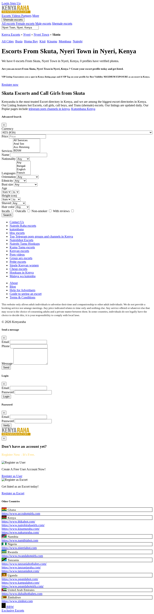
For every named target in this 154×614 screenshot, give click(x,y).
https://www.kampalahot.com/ (21, 582)
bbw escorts (17, 233)
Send (6, 367)
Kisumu (52, 41)
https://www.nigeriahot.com (19, 547)
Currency (7, 128)
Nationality (9, 158)
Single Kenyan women (24, 265)
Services (7, 151)
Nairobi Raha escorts (23, 225)
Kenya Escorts (11, 34)
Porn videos (17, 254)
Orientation (9, 176)
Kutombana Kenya (83, 109)
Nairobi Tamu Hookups (25, 243)
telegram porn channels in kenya (49, 109)
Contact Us (17, 222)
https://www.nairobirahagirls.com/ (23, 525)
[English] (23, 169)
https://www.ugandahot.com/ (20, 579)
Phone (6, 346)
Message (7, 363)
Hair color (8, 207)
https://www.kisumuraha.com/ (21, 528)
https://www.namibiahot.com (20, 540)
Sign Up (15, 3)
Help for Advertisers (22, 290)
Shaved (6, 203)
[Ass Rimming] (26, 147)
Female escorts (25, 23)
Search (7, 215)
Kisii (43, 41)
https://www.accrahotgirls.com (21, 513)
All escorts (8, 23)
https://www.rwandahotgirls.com (22, 556)
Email (5, 342)
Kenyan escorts (19, 251)
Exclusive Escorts (13, 610)
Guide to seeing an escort (26, 293)
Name (5, 154)
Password (8, 392)
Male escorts (43, 23)
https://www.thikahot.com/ (18, 521)
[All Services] (26, 140)
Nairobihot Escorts (21, 240)
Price (5, 136)
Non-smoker (39, 211)
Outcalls (21, 211)
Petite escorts (18, 261)
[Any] (23, 162)
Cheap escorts (18, 269)
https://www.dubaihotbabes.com (22, 593)
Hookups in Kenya (22, 272)
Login (6, 3)
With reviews (61, 211)
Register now (10, 84)
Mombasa (65, 41)
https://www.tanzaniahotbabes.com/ (24, 564)
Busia (18, 41)
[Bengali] (23, 166)
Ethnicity (7, 180)
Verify (6, 425)
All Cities (8, 41)
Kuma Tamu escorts (22, 247)
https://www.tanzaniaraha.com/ (21, 567)
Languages (8, 173)
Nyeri (26, 34)
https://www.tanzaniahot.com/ (20, 571)
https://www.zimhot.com (17, 601)
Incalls (6, 211)
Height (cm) (9, 195)
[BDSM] (26, 150)
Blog (13, 286)
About (14, 283)
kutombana (17, 229)
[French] (23, 173)
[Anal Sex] (26, 144)
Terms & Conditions (22, 297)
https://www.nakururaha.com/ (20, 532)
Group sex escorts (21, 258)
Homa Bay (31, 41)
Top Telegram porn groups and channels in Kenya (41, 236)
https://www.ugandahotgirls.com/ (23, 586)
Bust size (7, 184)
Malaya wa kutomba (22, 276)
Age (4, 188)
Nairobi (77, 41)
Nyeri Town (41, 34)
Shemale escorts (13, 19)
